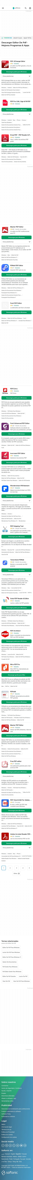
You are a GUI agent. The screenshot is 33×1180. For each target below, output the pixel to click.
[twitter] (13, 1145)
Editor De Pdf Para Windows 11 (9, 257)
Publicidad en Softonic (8, 1116)
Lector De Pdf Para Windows (8, 413)
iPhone (18, 120)
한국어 (24, 1156)
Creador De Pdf (5, 659)
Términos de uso (6, 1129)
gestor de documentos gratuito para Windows (11, 295)
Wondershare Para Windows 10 (9, 521)
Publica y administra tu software (11, 1111)
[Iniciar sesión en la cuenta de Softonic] (30, 8)
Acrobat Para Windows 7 (25, 320)
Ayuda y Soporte (6, 1090)
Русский (22, 1159)
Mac (14, 120)
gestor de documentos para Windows (11, 159)
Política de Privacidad (7, 1132)
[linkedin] (17, 1145)
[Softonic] (16, 8)
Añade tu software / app (8, 1098)
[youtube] (21, 1145)
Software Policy (6, 1114)
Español (18, 1154)
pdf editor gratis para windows (9, 480)
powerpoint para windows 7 (8, 297)
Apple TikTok (27, 38)
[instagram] (6, 1145)
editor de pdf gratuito (13, 157)
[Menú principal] (3, 8)
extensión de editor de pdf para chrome (11, 516)
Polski (11, 1159)
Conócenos (4, 1085)
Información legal (6, 1127)
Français (24, 1154)
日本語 (20, 1156)
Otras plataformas (8, 76)
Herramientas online (7, 1101)
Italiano (15, 1156)
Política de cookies (7, 1134)
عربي (2, 1154)
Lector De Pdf (26, 92)
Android (10, 87)
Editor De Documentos (13, 475)
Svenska (28, 1159)
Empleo (3, 1093)
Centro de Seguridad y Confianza (11, 1088)
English (13, 1154)
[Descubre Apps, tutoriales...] (25, 8)
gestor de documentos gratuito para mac (11, 590)
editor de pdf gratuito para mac (9, 259)
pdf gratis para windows (14, 411)
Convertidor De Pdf (16, 588)
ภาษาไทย (4, 1161)
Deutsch (7, 1154)
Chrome (24, 120)
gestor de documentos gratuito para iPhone (11, 125)
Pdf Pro (30, 592)
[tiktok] (10, 1145)
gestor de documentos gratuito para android (11, 129)
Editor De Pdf (26, 124)
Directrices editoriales (7, 1096)
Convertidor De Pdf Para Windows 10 (10, 856)
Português (16, 1159)
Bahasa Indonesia (6, 1156)
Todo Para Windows (6, 122)
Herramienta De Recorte (7, 552)
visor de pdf (23, 157)
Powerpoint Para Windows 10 (8, 292)
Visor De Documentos (7, 161)
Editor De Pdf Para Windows (20, 87)
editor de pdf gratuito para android (10, 90)
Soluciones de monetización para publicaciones (15, 1109)
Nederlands (4, 1159)
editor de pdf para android (8, 94)
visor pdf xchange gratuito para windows (11, 92)
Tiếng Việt (15, 1161)
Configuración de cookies (9, 1137)
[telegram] (24, 1145)
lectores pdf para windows (8, 826)
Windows (3, 87)
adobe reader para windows (8, 858)
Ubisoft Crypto (17, 38)
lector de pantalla (26, 856)
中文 (20, 1161)
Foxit (24, 318)
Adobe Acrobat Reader (23, 858)
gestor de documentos (20, 161)
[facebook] (2, 1145)
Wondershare (22, 521)
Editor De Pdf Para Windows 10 (15, 288)
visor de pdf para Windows (23, 625)
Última (15, 873)
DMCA (3, 1124)
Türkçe (10, 1161)
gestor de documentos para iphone (10, 127)
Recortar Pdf (11, 550)
